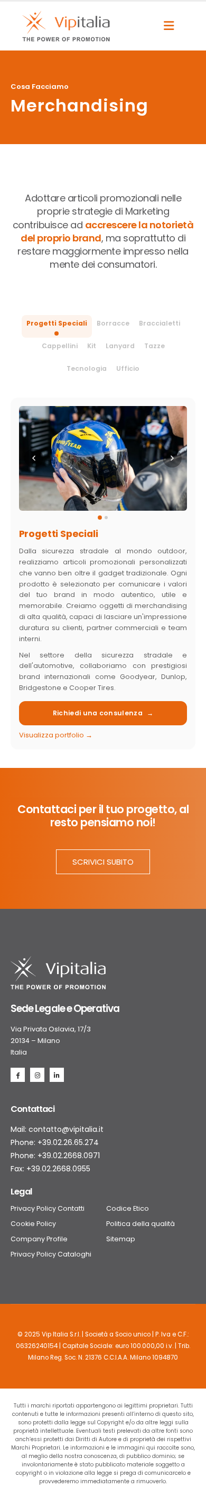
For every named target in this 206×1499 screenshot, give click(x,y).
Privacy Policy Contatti (48, 1208)
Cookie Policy (33, 1223)
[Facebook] (18, 1075)
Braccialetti (159, 323)
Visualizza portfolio (55, 735)
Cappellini (60, 345)
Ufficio (127, 368)
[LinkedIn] (57, 1075)
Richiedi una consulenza (103, 712)
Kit (91, 345)
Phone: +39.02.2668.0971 (55, 1155)
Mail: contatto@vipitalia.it (57, 1129)
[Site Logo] (66, 26)
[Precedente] (33, 458)
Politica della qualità (140, 1223)
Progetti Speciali (56, 323)
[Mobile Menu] (169, 25)
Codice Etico (127, 1208)
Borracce (113, 323)
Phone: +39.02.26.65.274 (55, 1142)
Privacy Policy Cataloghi (51, 1254)
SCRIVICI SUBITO (103, 861)
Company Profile (39, 1238)
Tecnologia (87, 368)
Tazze (154, 345)
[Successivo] (172, 458)
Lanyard (120, 345)
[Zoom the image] (58, 962)
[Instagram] (37, 1075)
